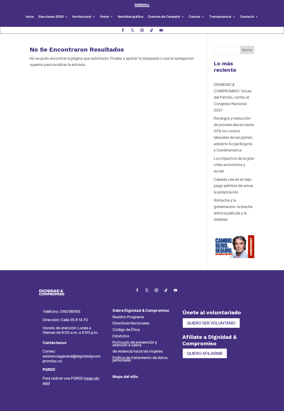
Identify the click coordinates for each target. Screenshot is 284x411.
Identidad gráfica (130, 16)
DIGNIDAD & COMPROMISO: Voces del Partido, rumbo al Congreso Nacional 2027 (233, 97)
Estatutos (120, 336)
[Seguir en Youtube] (161, 30)
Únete (104, 16)
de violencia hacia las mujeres (137, 351)
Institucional (81, 16)
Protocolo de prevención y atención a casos (134, 343)
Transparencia (220, 16)
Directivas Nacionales (130, 323)
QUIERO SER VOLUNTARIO (211, 323)
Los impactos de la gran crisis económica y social (234, 164)
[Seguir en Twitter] (146, 290)
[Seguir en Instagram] (142, 30)
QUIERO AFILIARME (205, 353)
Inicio (30, 16)
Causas (194, 16)
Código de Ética (126, 329)
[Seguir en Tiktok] (151, 30)
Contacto (247, 16)
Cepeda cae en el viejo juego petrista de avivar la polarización (233, 185)
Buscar (247, 50)
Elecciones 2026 (51, 16)
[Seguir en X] (132, 30)
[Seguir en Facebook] (123, 30)
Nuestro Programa (128, 317)
